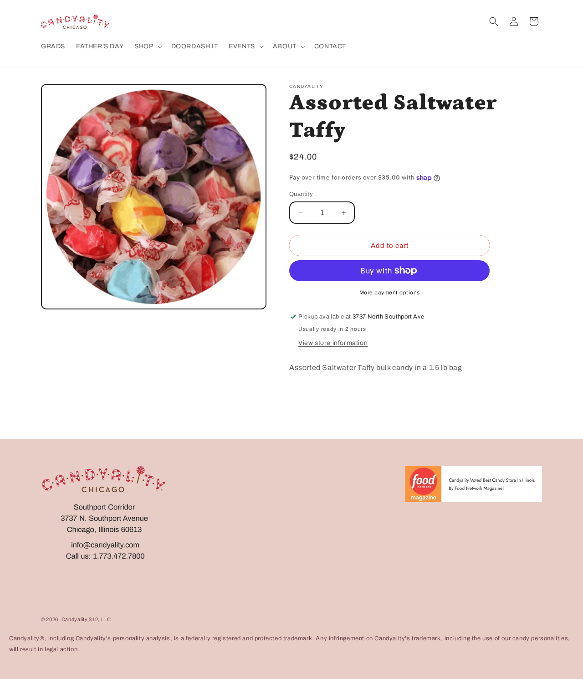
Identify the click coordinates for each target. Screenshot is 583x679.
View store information (333, 343)
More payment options (389, 292)
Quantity (301, 194)
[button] (147, 46)
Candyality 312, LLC (86, 619)
